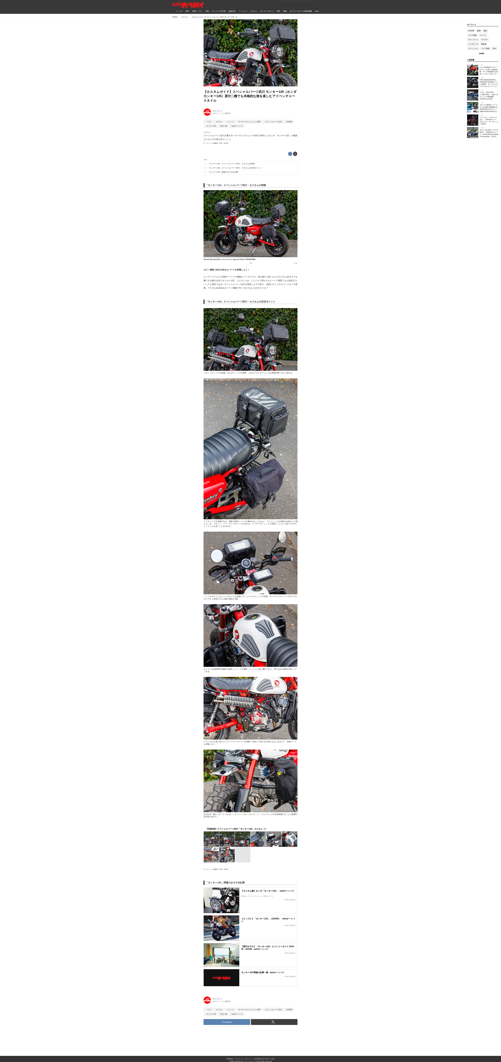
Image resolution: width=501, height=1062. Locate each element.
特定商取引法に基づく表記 (264, 1059)
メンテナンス (473, 44)
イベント (482, 35)
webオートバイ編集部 (221, 113)
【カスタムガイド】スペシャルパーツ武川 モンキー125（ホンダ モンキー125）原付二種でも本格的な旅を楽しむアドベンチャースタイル (250, 96)
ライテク (484, 40)
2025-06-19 (217, 111)
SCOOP (471, 31)
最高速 (483, 44)
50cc (494, 48)
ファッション (473, 48)
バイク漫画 (472, 35)
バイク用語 (485, 48)
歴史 (485, 31)
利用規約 (229, 1059)
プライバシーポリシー (243, 1059)
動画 (479, 31)
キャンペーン (473, 40)
